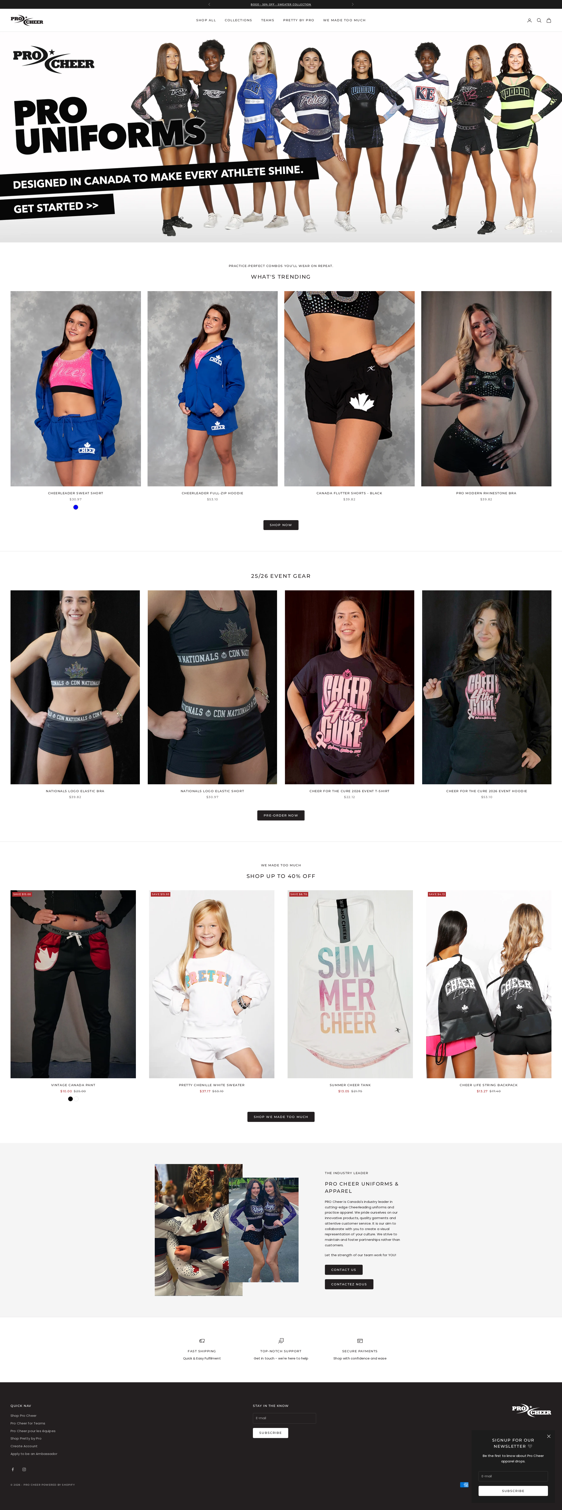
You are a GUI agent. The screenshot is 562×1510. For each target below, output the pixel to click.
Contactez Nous (349, 1284)
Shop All (206, 20)
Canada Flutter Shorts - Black (349, 493)
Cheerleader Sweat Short (75, 493)
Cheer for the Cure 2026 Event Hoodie (486, 791)
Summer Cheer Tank (350, 1085)
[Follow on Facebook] (13, 1469)
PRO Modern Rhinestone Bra (486, 493)
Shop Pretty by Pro (26, 1438)
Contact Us (343, 1270)
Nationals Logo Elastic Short (212, 791)
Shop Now (281, 525)
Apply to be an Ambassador (34, 1453)
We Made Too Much (344, 20)
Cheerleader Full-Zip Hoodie (212, 493)
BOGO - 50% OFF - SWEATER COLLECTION (281, 6)
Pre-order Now (281, 815)
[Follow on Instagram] (24, 1469)
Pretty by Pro (298, 20)
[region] (281, 137)
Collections (238, 20)
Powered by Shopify (58, 1484)
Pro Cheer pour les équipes (33, 1431)
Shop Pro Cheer (23, 1415)
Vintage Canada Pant (73, 1085)
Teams (267, 20)
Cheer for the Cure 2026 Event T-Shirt (350, 791)
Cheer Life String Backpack (489, 1085)
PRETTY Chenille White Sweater (212, 1085)
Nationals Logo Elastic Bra (75, 791)
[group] (281, 137)
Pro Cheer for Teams (28, 1423)
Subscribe (513, 1491)
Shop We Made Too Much (281, 1117)
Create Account (24, 1446)
